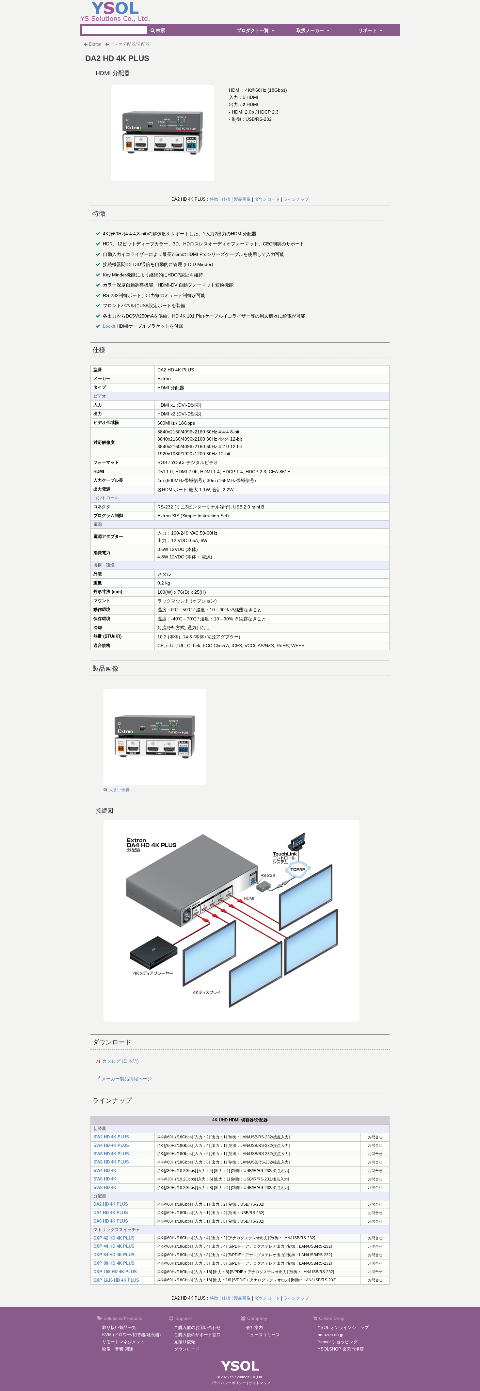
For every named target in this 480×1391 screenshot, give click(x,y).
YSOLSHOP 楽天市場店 (341, 1349)
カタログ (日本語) (120, 1061)
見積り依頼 (184, 1341)
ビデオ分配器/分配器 (130, 44)
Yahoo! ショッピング (338, 1341)
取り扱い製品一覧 (119, 1327)
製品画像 (242, 199)
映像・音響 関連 (117, 1349)
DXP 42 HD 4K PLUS (114, 1238)
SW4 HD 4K (104, 1170)
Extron (95, 44)
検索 (160, 30)
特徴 (214, 199)
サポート (368, 30)
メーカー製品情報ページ (126, 1078)
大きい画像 (118, 789)
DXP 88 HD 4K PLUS (114, 1263)
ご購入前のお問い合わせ (197, 1327)
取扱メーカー (310, 30)
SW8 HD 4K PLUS (111, 1162)
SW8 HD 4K (104, 1187)
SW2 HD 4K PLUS (111, 1136)
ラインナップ (296, 199)
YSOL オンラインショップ (343, 1327)
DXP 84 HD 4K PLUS (114, 1254)
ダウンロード (267, 199)
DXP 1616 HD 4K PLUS (116, 1280)
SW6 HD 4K (104, 1179)
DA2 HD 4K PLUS (110, 1204)
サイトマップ (259, 1383)
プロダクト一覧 (253, 30)
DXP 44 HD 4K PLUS (114, 1246)
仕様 (226, 199)
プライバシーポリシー (228, 1383)
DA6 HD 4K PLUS (110, 1221)
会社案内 (254, 1327)
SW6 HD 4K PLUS (111, 1153)
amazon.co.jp (330, 1334)
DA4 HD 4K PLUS (110, 1212)
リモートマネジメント (123, 1341)
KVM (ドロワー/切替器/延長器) (131, 1334)
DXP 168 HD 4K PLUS (115, 1271)
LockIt (109, 326)
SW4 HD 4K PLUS (111, 1145)
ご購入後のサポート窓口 (197, 1334)
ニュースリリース (263, 1334)
